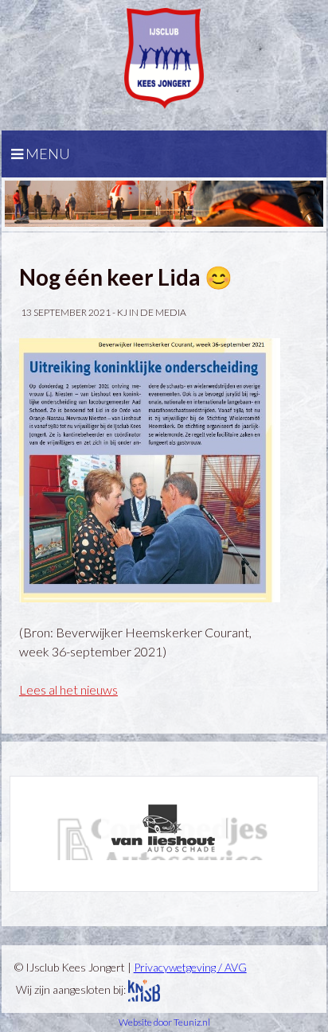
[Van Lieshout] (163, 828)
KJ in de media (151, 312)
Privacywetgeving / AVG (190, 967)
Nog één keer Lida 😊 (125, 276)
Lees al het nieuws (68, 689)
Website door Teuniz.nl (164, 1022)
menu (46, 153)
